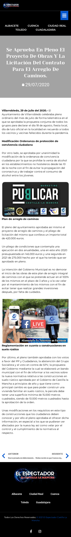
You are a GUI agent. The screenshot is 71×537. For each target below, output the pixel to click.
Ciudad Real (36, 494)
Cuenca (55, 494)
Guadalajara (43, 502)
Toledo (25, 502)
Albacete (17, 494)
